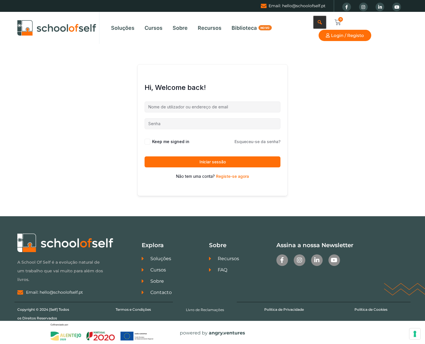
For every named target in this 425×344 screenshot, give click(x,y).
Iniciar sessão (212, 161)
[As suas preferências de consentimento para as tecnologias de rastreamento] (414, 333)
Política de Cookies (370, 309)
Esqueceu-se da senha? (257, 141)
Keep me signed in (170, 141)
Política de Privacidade (284, 309)
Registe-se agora (232, 176)
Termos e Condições (133, 309)
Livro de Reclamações (205, 310)
